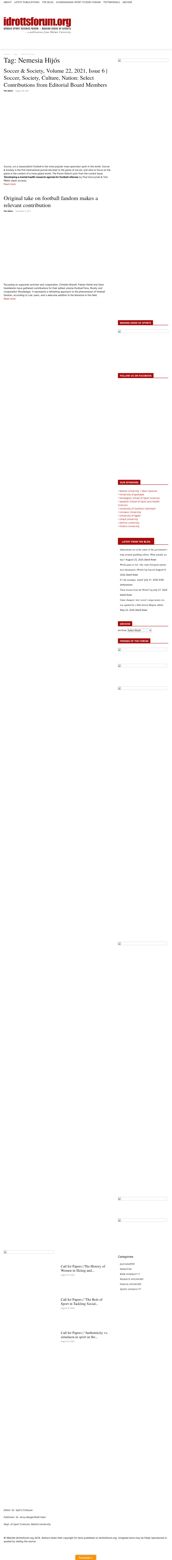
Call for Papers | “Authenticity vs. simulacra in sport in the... (84, 1334)
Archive (122, 630)
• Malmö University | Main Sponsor (137, 491)
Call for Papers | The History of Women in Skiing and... (83, 1268)
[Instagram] (155, 6)
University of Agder (130, 515)
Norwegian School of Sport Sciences (139, 498)
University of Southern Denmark (137, 508)
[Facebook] (151, 6)
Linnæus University (130, 512)
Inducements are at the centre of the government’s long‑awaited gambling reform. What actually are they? (143, 554)
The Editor (8, 90)
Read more (10, 184)
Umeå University (128, 519)
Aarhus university (129, 522)
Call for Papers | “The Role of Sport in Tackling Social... (81, 1301)
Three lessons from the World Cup (136, 589)
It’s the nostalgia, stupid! (131, 579)
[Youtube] (166, 6)
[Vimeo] (162, 6)
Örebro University (129, 526)
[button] (8, 8)
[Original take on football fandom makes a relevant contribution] (57, 248)
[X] (159, 6)
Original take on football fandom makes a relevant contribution (51, 201)
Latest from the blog (136, 541)
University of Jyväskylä (131, 494)
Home (6, 54)
